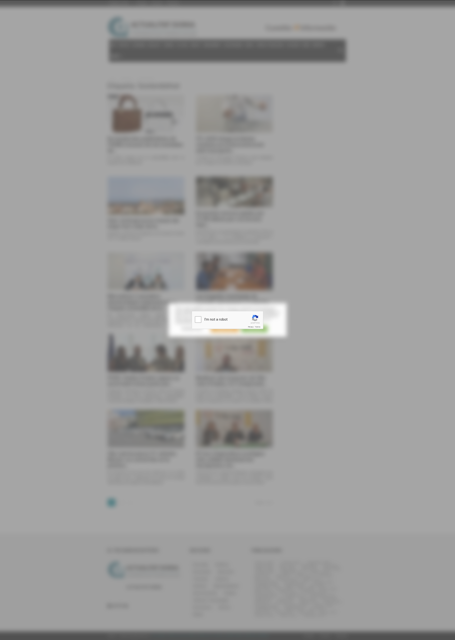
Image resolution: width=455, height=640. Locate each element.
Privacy (251, 327)
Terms (257, 327)
